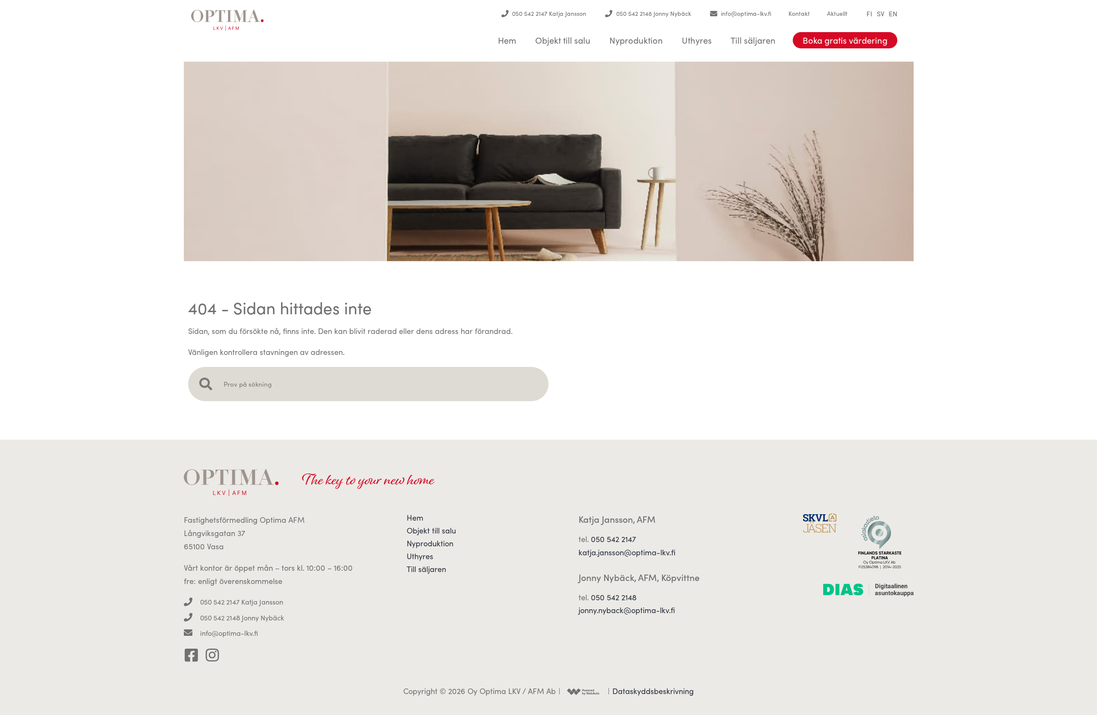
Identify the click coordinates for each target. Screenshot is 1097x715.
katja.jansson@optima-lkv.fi (626, 552)
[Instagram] (212, 654)
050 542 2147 (613, 539)
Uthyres (697, 40)
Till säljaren (753, 40)
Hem (507, 40)
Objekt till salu (562, 40)
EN (893, 13)
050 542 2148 (614, 597)
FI (869, 13)
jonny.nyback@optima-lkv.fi (626, 610)
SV (880, 13)
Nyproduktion (636, 40)
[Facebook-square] (191, 654)
